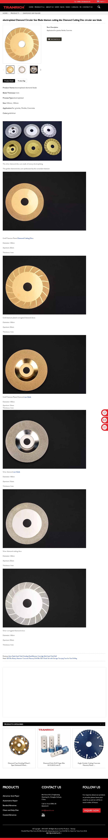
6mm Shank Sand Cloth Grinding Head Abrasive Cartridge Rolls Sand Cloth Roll (33, 656)
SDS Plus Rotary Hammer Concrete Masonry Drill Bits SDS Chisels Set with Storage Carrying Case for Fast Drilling (42, 658)
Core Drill (83, 831)
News (57, 7)
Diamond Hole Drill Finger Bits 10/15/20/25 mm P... (54, 764)
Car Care (77, 831)
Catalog (74, 7)
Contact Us (87, 7)
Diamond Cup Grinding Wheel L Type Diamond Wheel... (19, 764)
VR (80, 7)
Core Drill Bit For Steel (66, 831)
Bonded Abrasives (9, 805)
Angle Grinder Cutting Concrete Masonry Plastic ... (89, 764)
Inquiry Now (91, 810)
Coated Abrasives (9, 814)
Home (31, 7)
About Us (50, 7)
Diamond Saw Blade (31, 13)
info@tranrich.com (48, 810)
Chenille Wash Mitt (27, 831)
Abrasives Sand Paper (11, 795)
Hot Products (65, 829)
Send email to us (55, 39)
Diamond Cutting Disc (25, 238)
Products (39, 7)
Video (68, 7)
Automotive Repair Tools (10, 800)
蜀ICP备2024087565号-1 (54, 833)
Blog (62, 7)
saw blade (27, 397)
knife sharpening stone (51, 831)
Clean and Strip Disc (11, 810)
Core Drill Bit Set (38, 831)
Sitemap (73, 829)
